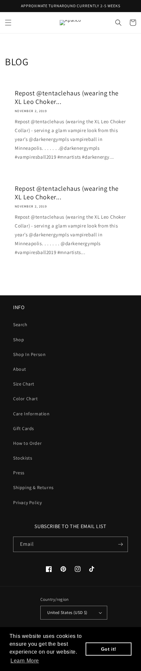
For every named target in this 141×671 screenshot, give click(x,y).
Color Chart (25, 399)
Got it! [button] (108, 649)
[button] (8, 22)
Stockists (22, 458)
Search (20, 324)
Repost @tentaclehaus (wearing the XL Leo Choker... (67, 97)
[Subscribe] (120, 544)
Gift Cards (23, 428)
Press (19, 473)
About (19, 369)
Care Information (31, 414)
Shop (18, 340)
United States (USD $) (67, 612)
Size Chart (23, 384)
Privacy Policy (27, 502)
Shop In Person (29, 354)
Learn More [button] (24, 660)
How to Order (27, 443)
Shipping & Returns (33, 487)
